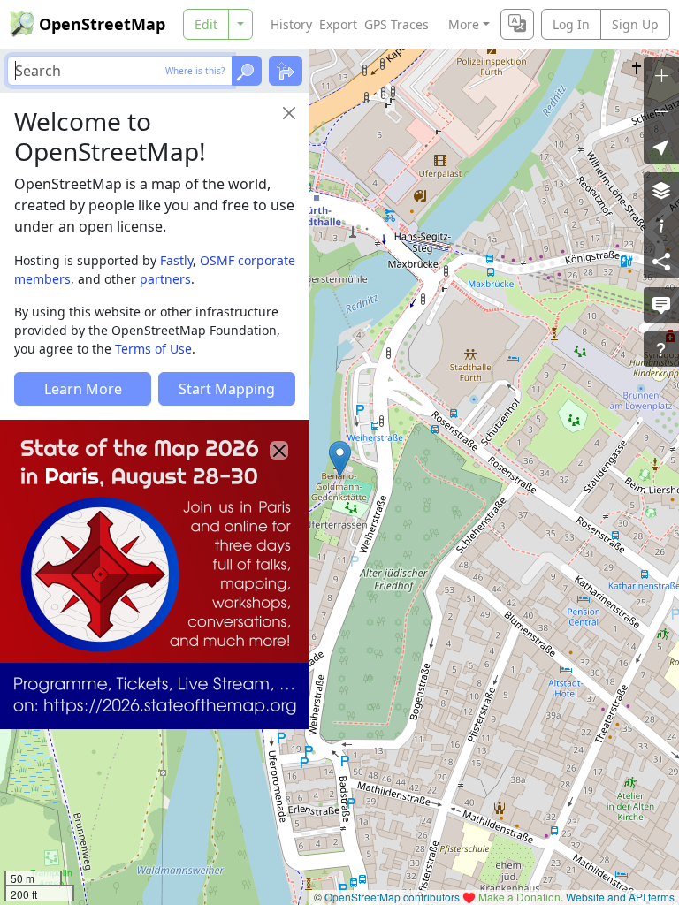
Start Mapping (227, 389)
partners (165, 278)
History (291, 24)
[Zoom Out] (661, 110)
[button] (340, 458)
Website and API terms (620, 896)
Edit (206, 24)
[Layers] (661, 190)
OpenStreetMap (102, 23)
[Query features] (661, 349)
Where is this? (195, 71)
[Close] (289, 113)
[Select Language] (517, 24)
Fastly (176, 260)
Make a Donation (519, 896)
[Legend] (661, 225)
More (463, 24)
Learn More (83, 389)
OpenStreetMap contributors (392, 896)
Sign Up (635, 24)
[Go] (247, 71)
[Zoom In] (661, 75)
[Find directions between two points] (285, 71)
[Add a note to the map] (661, 305)
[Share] (661, 260)
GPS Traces (396, 24)
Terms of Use (153, 348)
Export (338, 24)
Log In (571, 24)
